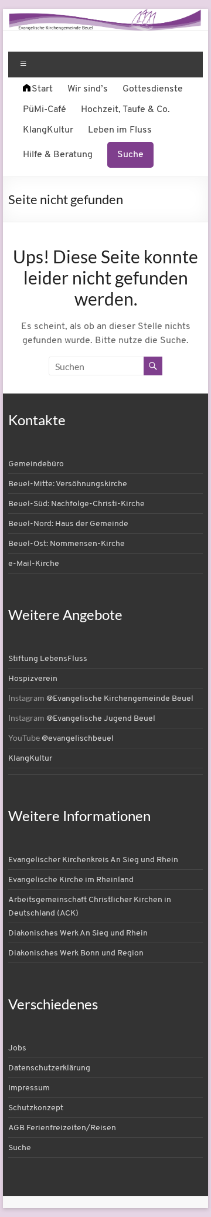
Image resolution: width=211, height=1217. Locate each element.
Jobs (17, 1048)
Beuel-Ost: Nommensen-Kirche (66, 544)
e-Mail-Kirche (33, 564)
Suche (130, 155)
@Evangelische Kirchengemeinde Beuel (119, 698)
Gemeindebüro (36, 464)
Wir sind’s (87, 89)
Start (42, 89)
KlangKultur (48, 130)
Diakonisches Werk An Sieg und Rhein (78, 933)
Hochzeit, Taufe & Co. (125, 109)
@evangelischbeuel (78, 738)
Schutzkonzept (35, 1108)
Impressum (29, 1088)
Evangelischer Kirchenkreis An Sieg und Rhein (93, 860)
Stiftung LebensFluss (47, 659)
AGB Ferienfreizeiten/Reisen (62, 1128)
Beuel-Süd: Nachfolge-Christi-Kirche (76, 504)
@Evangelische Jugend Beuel (100, 718)
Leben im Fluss (120, 130)
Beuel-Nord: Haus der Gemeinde (68, 524)
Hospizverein (32, 678)
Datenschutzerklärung (49, 1068)
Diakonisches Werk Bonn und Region (76, 953)
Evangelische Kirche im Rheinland (71, 880)
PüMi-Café (44, 109)
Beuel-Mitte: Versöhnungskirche (67, 484)
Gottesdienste (152, 89)
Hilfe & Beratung (58, 155)
